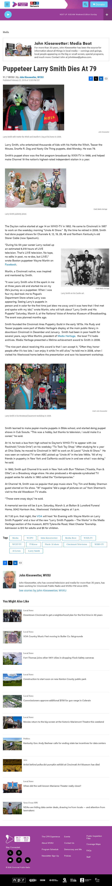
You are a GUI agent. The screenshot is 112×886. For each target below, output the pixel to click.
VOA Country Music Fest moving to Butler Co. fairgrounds (53, 636)
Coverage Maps (93, 844)
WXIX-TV (88, 538)
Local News (28, 610)
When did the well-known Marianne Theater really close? (52, 785)
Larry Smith (34, 551)
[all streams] (107, 14)
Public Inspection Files (94, 837)
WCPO (30, 538)
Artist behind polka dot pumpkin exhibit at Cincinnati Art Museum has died (61, 764)
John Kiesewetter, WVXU (31, 77)
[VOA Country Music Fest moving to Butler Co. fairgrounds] (12, 637)
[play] (8, 14)
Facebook (10, 264)
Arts (25, 760)
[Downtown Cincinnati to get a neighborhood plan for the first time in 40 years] (12, 616)
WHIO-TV (99, 544)
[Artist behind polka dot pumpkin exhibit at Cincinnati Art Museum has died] (12, 765)
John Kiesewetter (49, 538)
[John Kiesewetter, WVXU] (9, 579)
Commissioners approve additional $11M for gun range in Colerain (57, 700)
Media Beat (70, 538)
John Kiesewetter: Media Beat (63, 43)
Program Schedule (50, 849)
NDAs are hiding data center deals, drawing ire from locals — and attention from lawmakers (64, 808)
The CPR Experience (51, 836)
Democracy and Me (73, 849)
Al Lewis (16, 551)
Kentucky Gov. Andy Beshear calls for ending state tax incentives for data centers (64, 743)
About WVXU (48, 843)
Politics (26, 739)
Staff (88, 857)
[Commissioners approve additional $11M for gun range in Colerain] (12, 701)
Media (6, 32)
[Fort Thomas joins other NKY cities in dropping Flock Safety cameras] (12, 658)
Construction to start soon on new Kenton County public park (54, 679)
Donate (100, 4)
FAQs (88, 850)
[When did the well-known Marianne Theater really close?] (12, 786)
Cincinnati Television (77, 544)
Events (67, 836)
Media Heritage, (67, 336)
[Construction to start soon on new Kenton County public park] (12, 680)
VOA (40, 516)
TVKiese (33, 544)
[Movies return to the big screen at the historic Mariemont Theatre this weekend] (12, 722)
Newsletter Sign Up (50, 856)
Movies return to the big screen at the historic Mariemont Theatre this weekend (63, 721)
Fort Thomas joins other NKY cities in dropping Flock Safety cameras (58, 657)
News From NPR (30, 803)
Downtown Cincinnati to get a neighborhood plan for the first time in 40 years (63, 615)
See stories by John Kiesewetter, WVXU (42, 590)
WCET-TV (17, 544)
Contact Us (69, 843)
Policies (67, 856)
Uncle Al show (52, 544)
